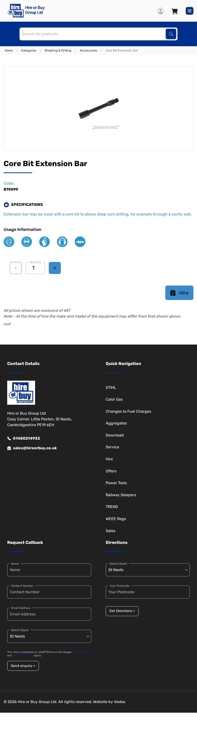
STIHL (111, 387)
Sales (110, 530)
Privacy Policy (81, 652)
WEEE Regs (116, 518)
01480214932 (26, 438)
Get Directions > (122, 611)
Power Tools (116, 483)
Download (115, 435)
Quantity (35, 262)
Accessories (88, 50)
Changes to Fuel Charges (128, 411)
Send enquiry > (23, 666)
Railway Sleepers (121, 495)
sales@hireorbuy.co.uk (35, 448)
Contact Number (22, 585)
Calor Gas (114, 399)
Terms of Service (23, 655)
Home (9, 50)
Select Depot (20, 630)
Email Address (20, 608)
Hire (183, 293)
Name (15, 563)
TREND (112, 506)
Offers (111, 471)
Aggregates (116, 423)
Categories (29, 50)
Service (112, 447)
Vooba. (120, 701)
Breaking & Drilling (58, 50)
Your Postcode (119, 585)
